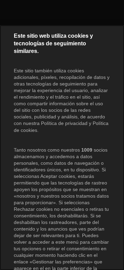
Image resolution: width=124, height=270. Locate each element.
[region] (62, 147)
